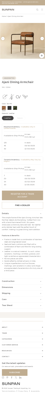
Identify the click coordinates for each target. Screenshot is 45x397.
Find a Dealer (22, 205)
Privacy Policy (23, 391)
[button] (37, 10)
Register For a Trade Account (22, 195)
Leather (7, 118)
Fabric (20, 118)
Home (4, 16)
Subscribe (14, 372)
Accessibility (35, 391)
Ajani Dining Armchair (15, 16)
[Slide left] (3, 38)
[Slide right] (42, 38)
